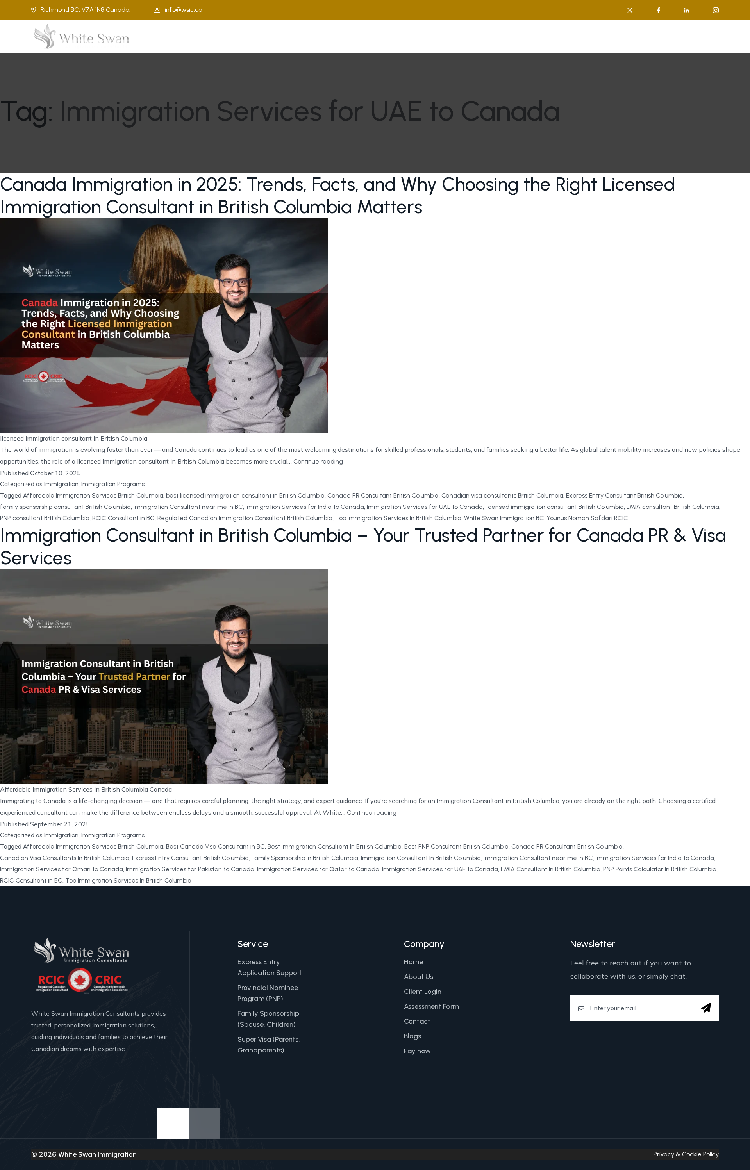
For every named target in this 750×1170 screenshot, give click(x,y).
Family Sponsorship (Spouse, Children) (268, 1019)
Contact (417, 1021)
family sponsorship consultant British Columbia (65, 506)
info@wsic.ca (183, 9)
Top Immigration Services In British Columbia (398, 518)
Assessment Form (431, 1006)
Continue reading (318, 462)
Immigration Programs (113, 484)
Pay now (417, 1051)
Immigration (385, 36)
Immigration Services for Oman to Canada (61, 869)
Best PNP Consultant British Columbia (456, 846)
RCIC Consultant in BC (123, 518)
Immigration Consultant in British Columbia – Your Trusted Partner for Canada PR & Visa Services (363, 546)
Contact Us (667, 36)
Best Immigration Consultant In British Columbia (335, 846)
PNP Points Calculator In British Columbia (659, 869)
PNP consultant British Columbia (44, 518)
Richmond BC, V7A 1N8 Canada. (85, 9)
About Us (337, 36)
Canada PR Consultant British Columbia (383, 495)
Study (428, 36)
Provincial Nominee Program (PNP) (268, 993)
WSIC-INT (621, 36)
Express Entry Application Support (270, 967)
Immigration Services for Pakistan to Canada (190, 869)
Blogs (412, 1036)
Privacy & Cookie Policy (686, 1154)
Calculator (501, 36)
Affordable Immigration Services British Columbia (93, 495)
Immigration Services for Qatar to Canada (318, 869)
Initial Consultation (564, 36)
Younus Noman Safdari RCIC (587, 518)
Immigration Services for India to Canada (305, 506)
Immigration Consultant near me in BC (188, 506)
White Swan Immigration (97, 1154)
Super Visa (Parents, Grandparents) (269, 1044)
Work (460, 36)
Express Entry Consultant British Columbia (624, 495)
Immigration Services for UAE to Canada (425, 506)
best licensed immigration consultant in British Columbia (245, 495)
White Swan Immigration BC (504, 518)
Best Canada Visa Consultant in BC (215, 846)
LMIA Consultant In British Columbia (550, 869)
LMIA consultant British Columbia (673, 506)
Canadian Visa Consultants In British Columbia (64, 857)
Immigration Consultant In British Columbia (421, 857)
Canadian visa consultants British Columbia (502, 495)
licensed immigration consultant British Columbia (555, 506)
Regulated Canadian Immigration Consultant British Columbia (244, 518)
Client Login (422, 991)
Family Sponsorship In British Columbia (305, 857)
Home (301, 36)
